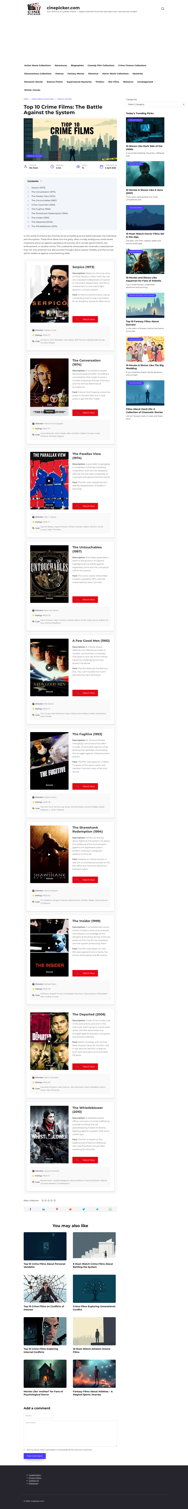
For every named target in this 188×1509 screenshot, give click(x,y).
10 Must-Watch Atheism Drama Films (91, 1350)
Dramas (59, 73)
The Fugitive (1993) (41, 209)
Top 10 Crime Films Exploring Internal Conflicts (41, 1350)
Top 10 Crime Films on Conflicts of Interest (44, 1308)
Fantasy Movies (76, 73)
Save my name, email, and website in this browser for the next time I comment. (59, 1450)
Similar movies (32, 90)
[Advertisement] (94, 40)
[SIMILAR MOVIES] (145, 141)
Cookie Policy (35, 1475)
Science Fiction (55, 82)
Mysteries (137, 73)
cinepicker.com (63, 7)
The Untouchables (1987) (44, 200)
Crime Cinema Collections (132, 65)
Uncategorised (145, 82)
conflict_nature (35, 156)
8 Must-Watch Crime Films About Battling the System (93, 1265)
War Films (113, 82)
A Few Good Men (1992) (43, 205)
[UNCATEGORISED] (145, 228)
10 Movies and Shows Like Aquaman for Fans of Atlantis (143, 279)
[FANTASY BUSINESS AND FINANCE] (145, 316)
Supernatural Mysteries (79, 82)
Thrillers (100, 82)
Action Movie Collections (37, 65)
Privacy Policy (35, 1478)
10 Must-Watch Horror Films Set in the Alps (145, 235)
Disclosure (33, 1483)
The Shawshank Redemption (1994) (49, 213)
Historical (93, 73)
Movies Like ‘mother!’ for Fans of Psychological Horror (43, 1393)
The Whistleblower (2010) (44, 226)
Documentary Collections (38, 73)
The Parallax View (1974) (43, 196)
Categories (131, 99)
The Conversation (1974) (43, 192)
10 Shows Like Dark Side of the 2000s (144, 148)
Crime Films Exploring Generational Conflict (94, 1308)
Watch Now (89, 319)
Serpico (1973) (38, 187)
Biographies (77, 65)
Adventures (61, 65)
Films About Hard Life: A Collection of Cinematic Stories (144, 411)
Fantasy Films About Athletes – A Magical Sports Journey (93, 1393)
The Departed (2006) (42, 222)
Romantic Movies (33, 82)
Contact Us (34, 1480)
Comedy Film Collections (101, 65)
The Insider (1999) (40, 218)
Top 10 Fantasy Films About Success (142, 323)
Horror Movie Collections (115, 73)
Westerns (128, 82)
